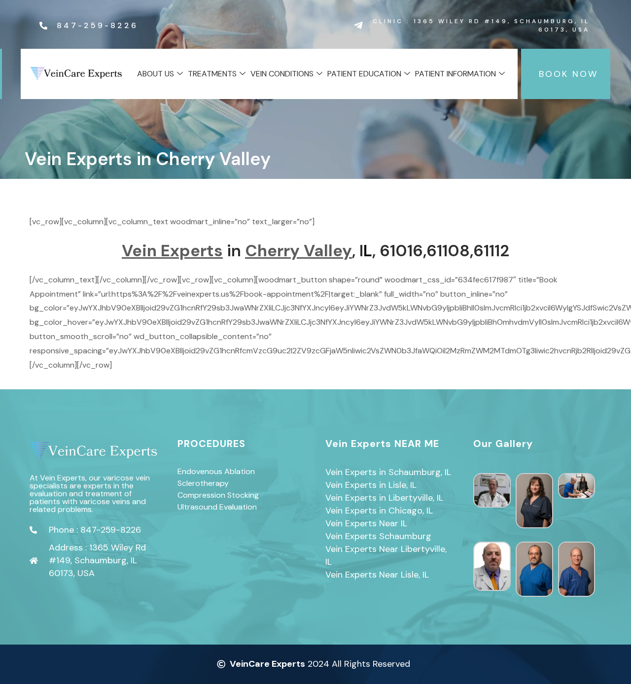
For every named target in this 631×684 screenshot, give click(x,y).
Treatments (212, 73)
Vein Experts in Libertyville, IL (384, 498)
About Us (155, 73)
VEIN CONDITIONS (282, 73)
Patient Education (364, 73)
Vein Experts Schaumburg (378, 536)
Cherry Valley (298, 250)
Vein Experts (172, 250)
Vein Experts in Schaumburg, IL (388, 472)
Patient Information (455, 73)
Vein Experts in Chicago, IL (379, 510)
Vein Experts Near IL (366, 523)
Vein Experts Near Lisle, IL (377, 575)
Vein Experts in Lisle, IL (371, 485)
